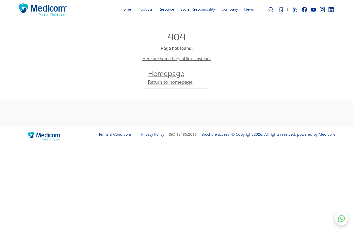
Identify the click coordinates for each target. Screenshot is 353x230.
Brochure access (215, 134)
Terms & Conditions (115, 134)
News (249, 9)
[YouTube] (314, 9)
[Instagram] (323, 9)
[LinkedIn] (331, 9)
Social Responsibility (197, 9)
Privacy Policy (152, 134)
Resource (166, 9)
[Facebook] (305, 9)
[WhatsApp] (341, 218)
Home (126, 9)
